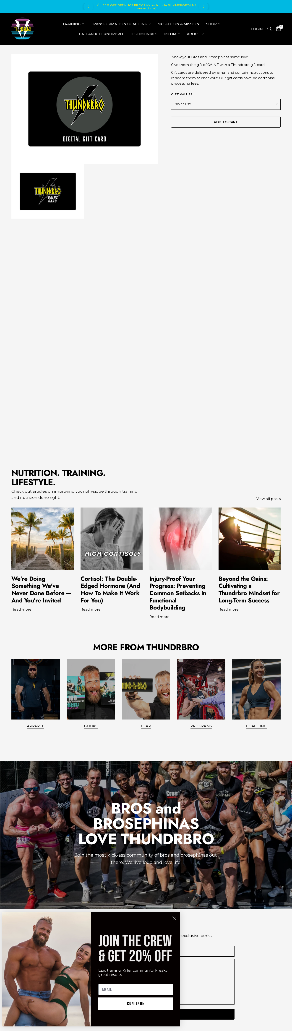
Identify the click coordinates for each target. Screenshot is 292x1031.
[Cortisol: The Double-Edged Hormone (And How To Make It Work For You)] (112, 539)
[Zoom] (148, 64)
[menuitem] (73, 24)
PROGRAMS (201, 726)
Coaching (256, 726)
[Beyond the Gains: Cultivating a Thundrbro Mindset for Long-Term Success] (250, 539)
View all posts (268, 499)
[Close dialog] (174, 918)
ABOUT (193, 34)
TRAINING (71, 24)
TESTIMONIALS (143, 34)
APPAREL (35, 726)
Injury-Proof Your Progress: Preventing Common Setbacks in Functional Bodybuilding (177, 593)
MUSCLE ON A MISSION (178, 24)
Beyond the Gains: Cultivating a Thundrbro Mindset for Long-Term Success (249, 589)
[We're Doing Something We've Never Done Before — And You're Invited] (42, 539)
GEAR (146, 726)
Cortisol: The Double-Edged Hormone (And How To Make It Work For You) (110, 589)
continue (135, 1003)
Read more (21, 609)
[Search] (269, 29)
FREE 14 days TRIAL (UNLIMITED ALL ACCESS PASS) (159, 7)
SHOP (211, 24)
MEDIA (170, 34)
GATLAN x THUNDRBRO (101, 34)
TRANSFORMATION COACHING (119, 24)
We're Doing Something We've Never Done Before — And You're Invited (41, 589)
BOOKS (91, 726)
